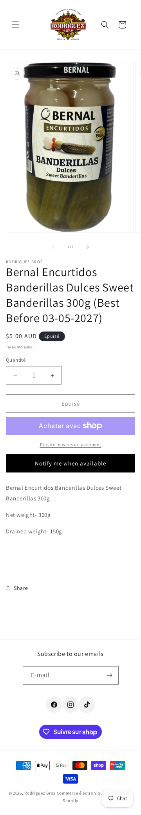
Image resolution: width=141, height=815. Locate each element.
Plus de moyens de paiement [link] (70, 444)
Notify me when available (70, 463)
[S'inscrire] (109, 675)
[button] (15, 24)
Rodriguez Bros (40, 793)
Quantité (15, 360)
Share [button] (21, 588)
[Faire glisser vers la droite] (87, 247)
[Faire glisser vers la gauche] (53, 247)
